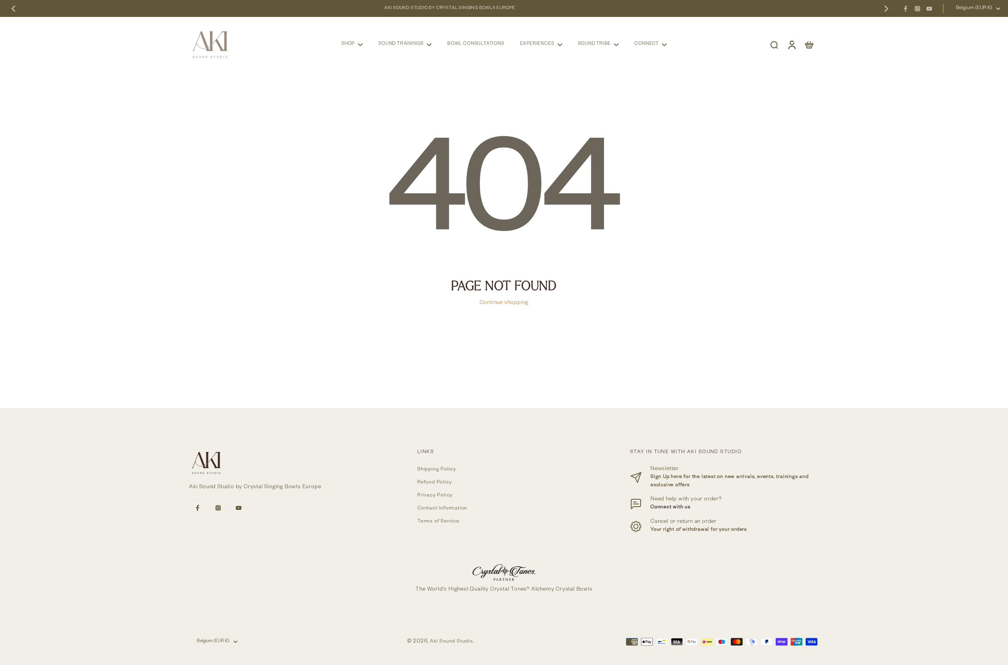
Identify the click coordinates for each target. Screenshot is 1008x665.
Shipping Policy (436, 469)
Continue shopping (504, 303)
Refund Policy (434, 482)
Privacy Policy (434, 495)
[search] (774, 44)
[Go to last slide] (13, 9)
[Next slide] (886, 9)
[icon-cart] (808, 44)
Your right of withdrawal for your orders (698, 530)
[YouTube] (929, 8)
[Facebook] (906, 8)
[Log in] (791, 44)
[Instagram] (917, 8)
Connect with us (670, 507)
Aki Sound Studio (451, 642)
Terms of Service (438, 521)
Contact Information (442, 508)
